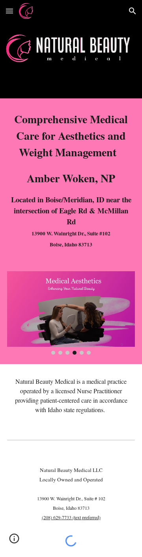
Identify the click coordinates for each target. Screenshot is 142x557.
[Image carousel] (71, 313)
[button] (9, 11)
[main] (71, 180)
